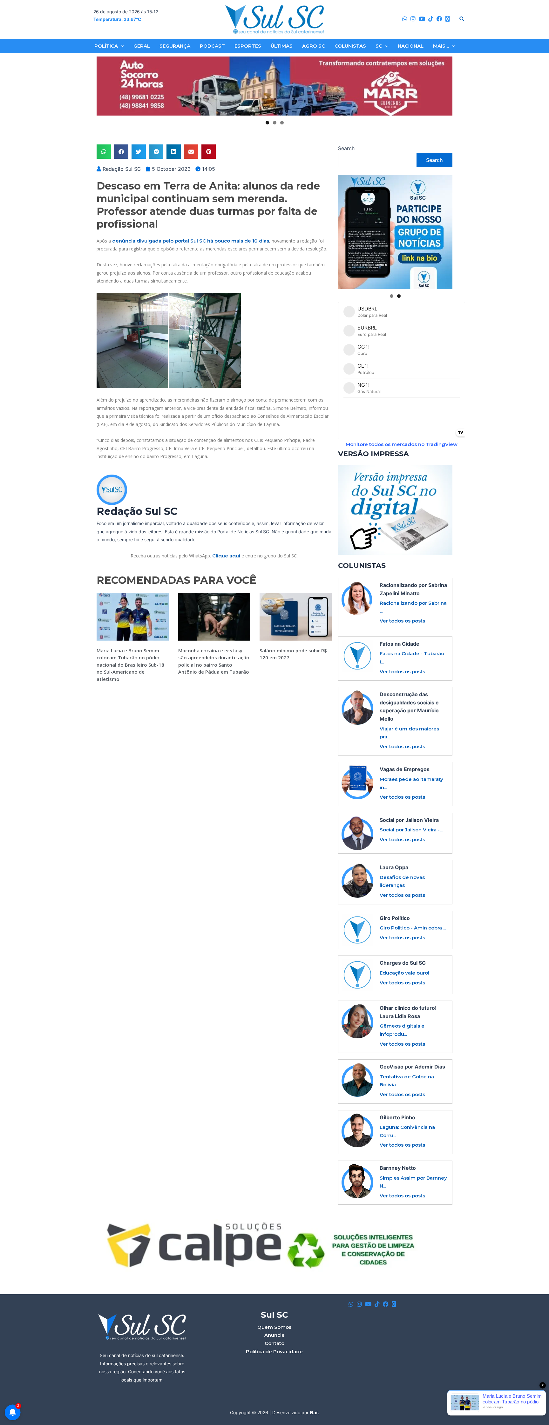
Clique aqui (226, 556)
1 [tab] (267, 122)
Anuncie (274, 1335)
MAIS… (441, 46)
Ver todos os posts (402, 621)
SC (379, 46)
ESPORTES (247, 46)
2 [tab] (274, 122)
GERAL (141, 46)
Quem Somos (274, 1327)
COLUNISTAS (350, 46)
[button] (104, 151)
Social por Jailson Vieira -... (411, 830)
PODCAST (212, 46)
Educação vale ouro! (404, 973)
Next (445, 86)
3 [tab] (282, 122)
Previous (104, 86)
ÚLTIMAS (282, 46)
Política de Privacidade (274, 1351)
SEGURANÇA (174, 46)
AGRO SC (313, 46)
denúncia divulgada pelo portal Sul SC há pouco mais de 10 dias (190, 241)
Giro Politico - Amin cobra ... (413, 928)
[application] (121, 46)
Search (346, 148)
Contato (274, 1343)
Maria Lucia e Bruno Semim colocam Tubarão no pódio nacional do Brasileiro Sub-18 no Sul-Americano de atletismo (130, 664)
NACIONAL (411, 46)
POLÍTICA (106, 46)
